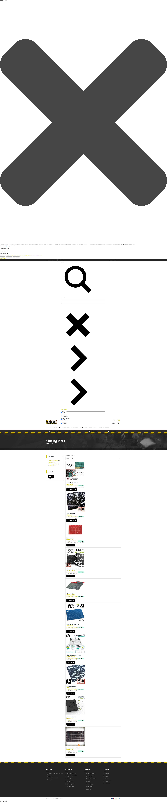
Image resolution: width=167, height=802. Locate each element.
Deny (4, 257)
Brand (90, 427)
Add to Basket (72, 489)
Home (47, 449)
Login (115, 260)
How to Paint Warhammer (90, 775)
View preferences (9, 257)
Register (118, 260)
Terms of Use (88, 789)
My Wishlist (107, 776)
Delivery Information (70, 780)
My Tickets (107, 778)
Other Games (75, 427)
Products (52, 449)
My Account (107, 773)
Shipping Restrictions (70, 786)
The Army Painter (53, 464)
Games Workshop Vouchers (91, 778)
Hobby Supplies (83, 427)
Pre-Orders (49, 427)
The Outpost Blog (89, 776)
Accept (1, 257)
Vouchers (100, 427)
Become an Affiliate (89, 786)
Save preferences (16, 257)
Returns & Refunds (70, 784)
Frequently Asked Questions (72, 773)
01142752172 (61, 260)
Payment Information (70, 783)
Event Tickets (107, 427)
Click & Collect (69, 778)
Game (95, 427)
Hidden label (65, 412)
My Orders (107, 775)
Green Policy (88, 781)
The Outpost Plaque (108, 780)
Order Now (71, 545)
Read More (71, 576)
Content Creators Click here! (72, 775)
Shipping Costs (69, 781)
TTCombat (51, 465)
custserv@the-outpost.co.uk (52, 260)
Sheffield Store (69, 776)
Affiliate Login (107, 783)
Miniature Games (66, 427)
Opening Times (50, 779)
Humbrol (51, 462)
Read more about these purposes (35, 255)
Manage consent (3, 801)
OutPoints (106, 781)
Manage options (3, 255)
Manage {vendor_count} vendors (21, 255)
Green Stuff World (53, 460)
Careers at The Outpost (90, 784)
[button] (83, 122)
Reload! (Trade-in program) (91, 773)
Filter (51, 476)
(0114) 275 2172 (50, 776)
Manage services (10, 255)
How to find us (88, 783)
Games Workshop (56, 427)
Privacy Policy (2, 258)
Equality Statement (89, 780)
